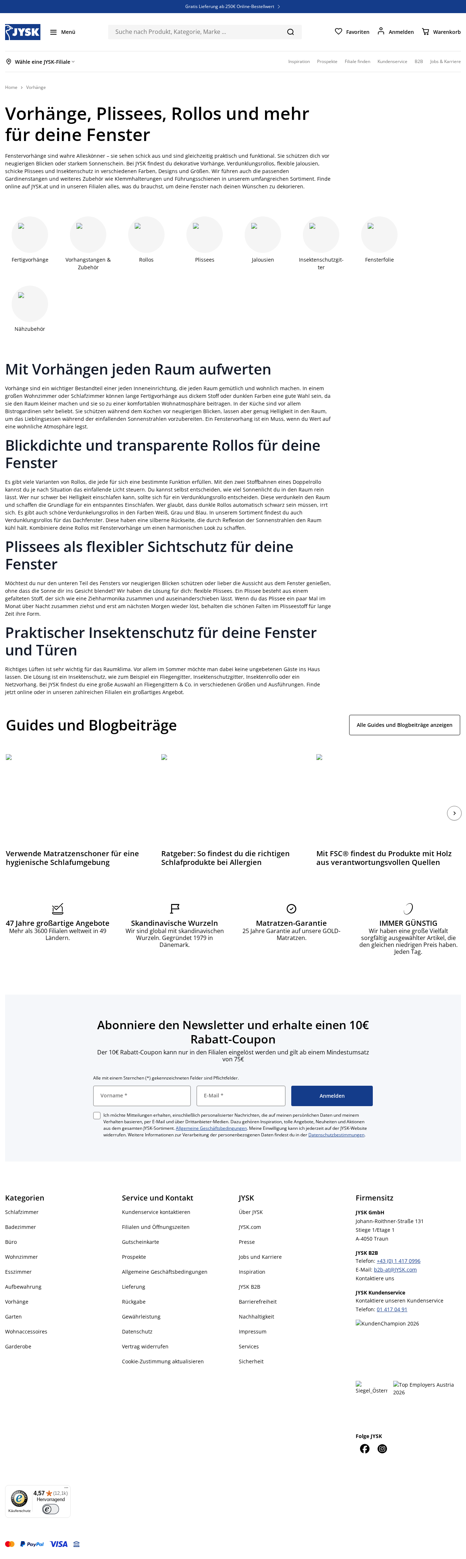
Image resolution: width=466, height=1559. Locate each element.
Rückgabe (134, 1301)
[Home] (22, 32)
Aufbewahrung (23, 1286)
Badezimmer (20, 1226)
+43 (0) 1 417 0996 (398, 1260)
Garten (13, 1316)
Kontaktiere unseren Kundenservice (399, 1300)
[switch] (50, 1509)
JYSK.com (250, 1226)
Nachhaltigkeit (256, 1316)
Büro (11, 1241)
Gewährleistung (141, 1316)
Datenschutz (137, 1331)
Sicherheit (251, 1361)
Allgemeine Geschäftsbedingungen (211, 1128)
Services (249, 1346)
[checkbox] (96, 1115)
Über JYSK (251, 1212)
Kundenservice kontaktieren (156, 1212)
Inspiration (252, 1271)
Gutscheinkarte (140, 1241)
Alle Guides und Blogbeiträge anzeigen (405, 724)
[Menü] (66, 1489)
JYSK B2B (249, 1286)
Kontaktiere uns (375, 1278)
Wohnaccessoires (26, 1331)
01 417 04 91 (392, 1309)
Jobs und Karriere (260, 1256)
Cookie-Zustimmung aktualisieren (163, 1361)
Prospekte (134, 1256)
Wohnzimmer (21, 1256)
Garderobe (18, 1346)
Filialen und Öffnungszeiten (156, 1226)
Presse (247, 1241)
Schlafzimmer (22, 1212)
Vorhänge (16, 1301)
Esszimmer (18, 1271)
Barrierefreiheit (258, 1301)
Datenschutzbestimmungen (336, 1135)
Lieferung (133, 1286)
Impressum (252, 1331)
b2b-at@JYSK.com (395, 1269)
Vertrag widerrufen (145, 1346)
